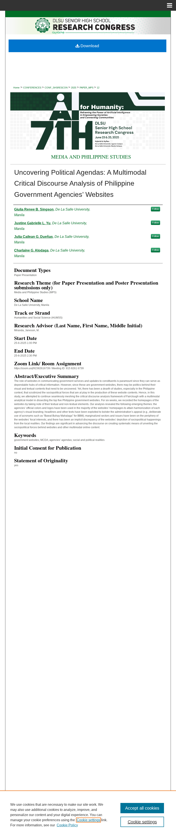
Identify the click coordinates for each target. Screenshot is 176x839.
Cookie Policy (67, 825)
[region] (88, 814)
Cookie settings (88, 820)
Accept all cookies (142, 808)
